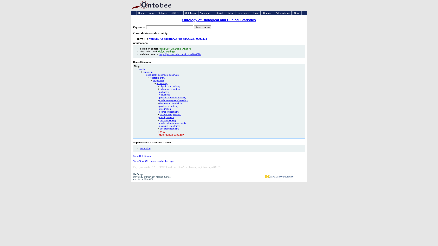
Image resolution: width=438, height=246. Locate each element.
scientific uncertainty (169, 126)
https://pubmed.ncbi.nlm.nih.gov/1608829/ (180, 54)
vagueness (164, 94)
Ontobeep (190, 13)
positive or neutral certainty (172, 97)
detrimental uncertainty (170, 103)
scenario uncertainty (169, 112)
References (243, 13)
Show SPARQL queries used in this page (153, 161)
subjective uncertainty (171, 89)
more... (162, 131)
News (297, 13)
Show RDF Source (142, 156)
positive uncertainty (169, 106)
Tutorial (219, 13)
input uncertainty (168, 120)
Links (256, 13)
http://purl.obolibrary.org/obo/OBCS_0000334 (178, 38)
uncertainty (162, 83)
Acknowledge (283, 13)
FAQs (230, 13)
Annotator (205, 13)
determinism (165, 109)
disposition (158, 80)
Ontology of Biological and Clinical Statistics (219, 20)
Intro (151, 13)
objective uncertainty (170, 86)
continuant (148, 72)
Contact (267, 13)
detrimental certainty (171, 134)
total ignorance (166, 117)
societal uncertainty (169, 128)
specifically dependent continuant (162, 75)
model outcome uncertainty (172, 123)
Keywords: (139, 27)
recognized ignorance (170, 114)
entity (142, 69)
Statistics (162, 13)
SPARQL (176, 13)
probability (164, 92)
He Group (138, 174)
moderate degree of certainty (173, 100)
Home (141, 13)
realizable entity (157, 78)
